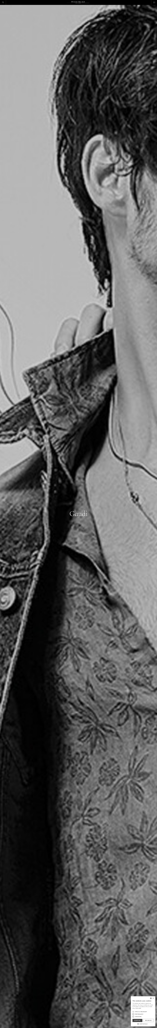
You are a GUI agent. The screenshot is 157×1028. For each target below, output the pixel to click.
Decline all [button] (148, 1020)
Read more (138, 1008)
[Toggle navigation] (153, 2)
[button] (143, 1024)
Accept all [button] (137, 1020)
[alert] (143, 1011)
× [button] (153, 998)
